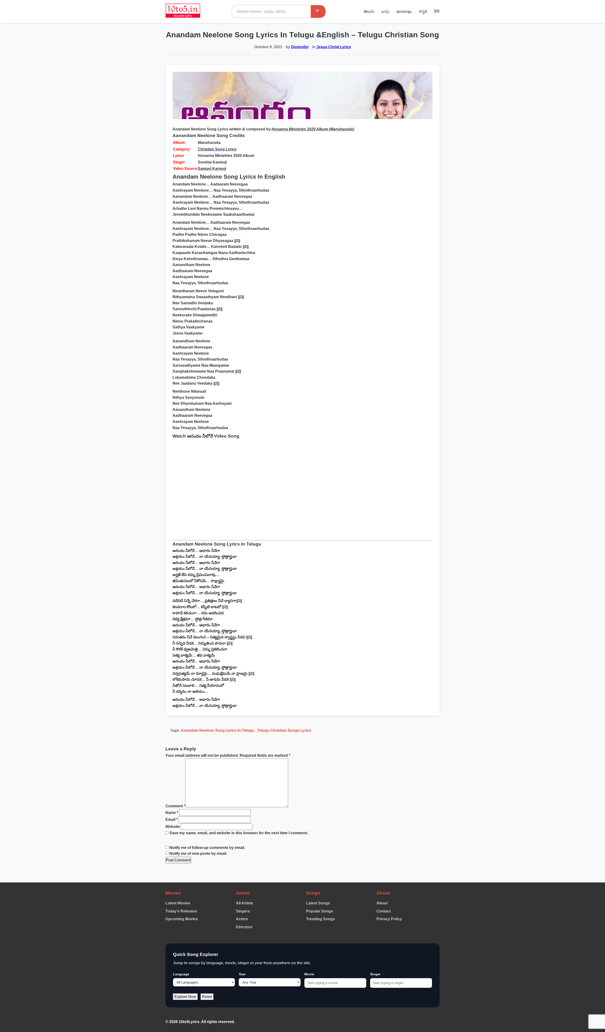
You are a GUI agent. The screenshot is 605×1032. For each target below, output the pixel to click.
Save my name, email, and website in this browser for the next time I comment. (238, 833)
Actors (242, 919)
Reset (207, 997)
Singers (243, 911)
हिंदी (437, 11)
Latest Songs (318, 903)
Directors (244, 927)
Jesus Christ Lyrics (333, 47)
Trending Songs (320, 919)
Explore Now (185, 997)
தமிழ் (385, 11)
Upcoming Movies (181, 919)
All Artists (244, 903)
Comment (175, 806)
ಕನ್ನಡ (423, 11)
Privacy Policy (389, 919)
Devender (300, 47)
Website (172, 827)
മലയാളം (404, 11)
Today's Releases (181, 911)
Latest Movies (177, 903)
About (382, 903)
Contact (383, 911)
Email (171, 819)
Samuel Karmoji (212, 169)
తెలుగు (369, 11)
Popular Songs (319, 911)
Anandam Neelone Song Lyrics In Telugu (217, 730)
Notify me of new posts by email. (198, 853)
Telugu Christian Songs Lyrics (284, 730)
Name (171, 813)
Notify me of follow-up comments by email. (207, 848)
